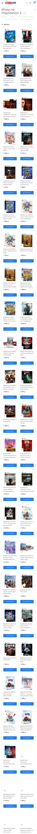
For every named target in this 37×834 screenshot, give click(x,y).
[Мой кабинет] (30, 3)
